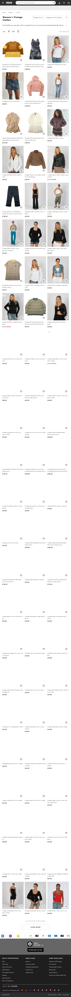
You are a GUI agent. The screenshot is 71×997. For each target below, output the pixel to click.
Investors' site (29, 970)
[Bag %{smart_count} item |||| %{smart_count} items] (68, 3)
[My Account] (59, 3)
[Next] (66, 17)
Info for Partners (53, 972)
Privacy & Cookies (52, 994)
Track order (5, 964)
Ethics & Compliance (7, 981)
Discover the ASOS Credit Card (57, 975)
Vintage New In (38, 17)
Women (11, 12)
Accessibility (66, 994)
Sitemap (4, 975)
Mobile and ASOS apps (55, 961)
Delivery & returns (7, 967)
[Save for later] (21, 60)
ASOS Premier (6, 970)
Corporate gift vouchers (55, 967)
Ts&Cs (59, 994)
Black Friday (52, 970)
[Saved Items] (64, 3)
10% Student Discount (8, 972)
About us (28, 961)
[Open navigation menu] (3, 3)
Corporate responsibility (32, 967)
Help (3, 961)
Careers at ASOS (30, 964)
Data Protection (6, 978)
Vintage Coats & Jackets (54, 17)
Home (3, 12)
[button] (22, 990)
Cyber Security (29, 972)
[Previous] (30, 17)
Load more (36, 927)
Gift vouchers (52, 964)
